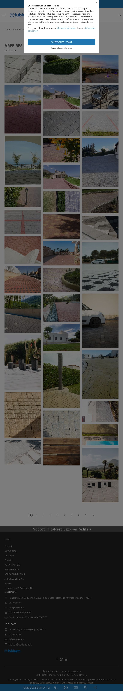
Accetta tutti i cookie (61, 42)
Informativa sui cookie (66, 28)
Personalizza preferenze (61, 48)
